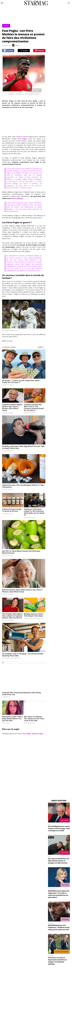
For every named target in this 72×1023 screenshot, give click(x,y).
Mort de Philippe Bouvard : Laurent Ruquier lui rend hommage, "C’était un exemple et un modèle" (59, 828)
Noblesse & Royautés (61, 951)
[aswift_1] (36, 19)
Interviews (65, 885)
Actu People (64, 820)
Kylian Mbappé (17, 198)
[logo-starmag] (36, 3)
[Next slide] (40, 76)
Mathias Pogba (37, 734)
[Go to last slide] (7, 76)
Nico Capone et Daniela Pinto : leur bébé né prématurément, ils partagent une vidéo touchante (58, 861)
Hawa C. (18, 45)
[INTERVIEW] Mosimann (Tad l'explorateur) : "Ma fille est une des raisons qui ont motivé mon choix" (58, 927)
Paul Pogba (22, 139)
